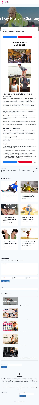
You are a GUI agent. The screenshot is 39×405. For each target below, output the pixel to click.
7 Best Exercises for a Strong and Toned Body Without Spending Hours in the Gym (19, 357)
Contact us (28, 387)
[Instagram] (6, 392)
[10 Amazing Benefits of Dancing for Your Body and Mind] (20, 326)
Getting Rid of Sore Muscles (10, 195)
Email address (4, 364)
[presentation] (9, 187)
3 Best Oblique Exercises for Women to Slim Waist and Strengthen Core (17, 318)
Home (3, 387)
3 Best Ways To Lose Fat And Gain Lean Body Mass (29, 170)
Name (3, 277)
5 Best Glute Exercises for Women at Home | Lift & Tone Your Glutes (16, 305)
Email (15, 277)
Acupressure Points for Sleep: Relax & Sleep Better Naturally (9, 219)
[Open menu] (37, 2)
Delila (24, 198)
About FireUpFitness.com (11, 387)
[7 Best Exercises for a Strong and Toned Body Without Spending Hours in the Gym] (20, 352)
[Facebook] (2, 392)
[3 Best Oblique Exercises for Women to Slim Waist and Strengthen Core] (20, 313)
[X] (4, 392)
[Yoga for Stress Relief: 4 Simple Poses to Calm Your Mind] (20, 339)
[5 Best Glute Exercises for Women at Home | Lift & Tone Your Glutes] (20, 301)
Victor (5, 222)
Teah (4, 33)
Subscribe (4, 367)
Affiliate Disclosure (21, 387)
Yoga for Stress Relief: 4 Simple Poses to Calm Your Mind (14, 344)
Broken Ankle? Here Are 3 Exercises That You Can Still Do (10, 243)
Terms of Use (19, 388)
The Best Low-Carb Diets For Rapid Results (8, 170)
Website (28, 277)
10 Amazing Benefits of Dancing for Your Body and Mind (14, 331)
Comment (4, 263)
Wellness (4, 29)
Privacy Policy (34, 387)
